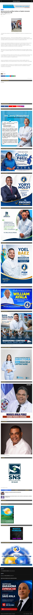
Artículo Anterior (3, 78)
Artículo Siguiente (30, 78)
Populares (6, 490)
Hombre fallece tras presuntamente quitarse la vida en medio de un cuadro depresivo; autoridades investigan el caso (18, 496)
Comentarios (27, 490)
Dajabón (2, 9)
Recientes (16, 490)
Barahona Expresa (16, 1)
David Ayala (4, 14)
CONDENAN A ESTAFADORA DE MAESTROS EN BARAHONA (13, 492)
